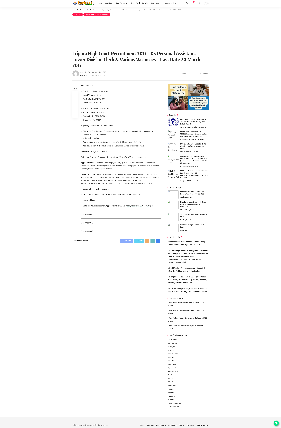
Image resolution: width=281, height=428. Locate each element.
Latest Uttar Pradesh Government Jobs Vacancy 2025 (186, 310)
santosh (83, 72)
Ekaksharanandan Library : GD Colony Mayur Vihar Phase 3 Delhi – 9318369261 (193, 204)
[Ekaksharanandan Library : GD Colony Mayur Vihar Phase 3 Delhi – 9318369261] (173, 205)
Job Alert (170, 306)
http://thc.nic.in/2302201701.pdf (139, 206)
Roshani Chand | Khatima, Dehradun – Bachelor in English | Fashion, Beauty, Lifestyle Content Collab (187, 290)
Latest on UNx (174, 237)
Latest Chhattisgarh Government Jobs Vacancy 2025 (186, 326)
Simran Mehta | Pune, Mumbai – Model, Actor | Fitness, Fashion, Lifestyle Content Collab (186, 243)
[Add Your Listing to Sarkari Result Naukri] (173, 228)
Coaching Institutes (186, 197)
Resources (183, 230)
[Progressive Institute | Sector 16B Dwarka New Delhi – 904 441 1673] (173, 194)
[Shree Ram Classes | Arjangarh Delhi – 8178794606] (173, 217)
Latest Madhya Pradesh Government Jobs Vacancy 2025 (187, 318)
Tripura (103, 151)
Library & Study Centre (187, 210)
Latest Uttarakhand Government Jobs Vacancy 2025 (186, 303)
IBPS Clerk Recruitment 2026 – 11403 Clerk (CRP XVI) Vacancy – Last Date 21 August (193, 146)
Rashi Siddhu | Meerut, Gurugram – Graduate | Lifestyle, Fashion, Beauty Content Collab (186, 269)
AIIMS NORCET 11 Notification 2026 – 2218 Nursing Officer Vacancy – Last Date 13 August (193, 121)
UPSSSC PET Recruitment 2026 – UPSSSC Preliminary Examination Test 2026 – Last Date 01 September (193, 134)
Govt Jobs (77, 14)
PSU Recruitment (192, 166)
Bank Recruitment (185, 152)
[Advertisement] (140, 32)
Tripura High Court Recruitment (97, 14)
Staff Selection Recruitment (195, 139)
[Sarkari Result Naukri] (83, 3)
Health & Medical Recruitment (196, 127)
